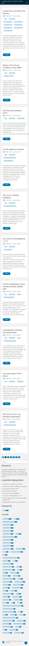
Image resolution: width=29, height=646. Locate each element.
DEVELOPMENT (7, 581)
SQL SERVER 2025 (7, 545)
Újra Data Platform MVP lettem (12, 375)
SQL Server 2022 (18, 27)
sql (5, 73)
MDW (5, 572)
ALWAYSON (6, 575)
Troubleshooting (8, 160)
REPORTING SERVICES (8, 569)
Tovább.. (6, 54)
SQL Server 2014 (18, 21)
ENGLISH (5, 602)
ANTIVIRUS (16, 575)
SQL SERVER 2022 (7, 542)
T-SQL (18, 533)
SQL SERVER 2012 (7, 524)
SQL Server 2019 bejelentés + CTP (14, 240)
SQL (5, 118)
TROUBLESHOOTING (8, 566)
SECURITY (6, 587)
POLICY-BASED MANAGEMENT (10, 617)
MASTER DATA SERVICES (9, 611)
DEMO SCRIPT (6, 599)
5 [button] (16, 457)
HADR (19, 566)
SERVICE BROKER (7, 626)
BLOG (5, 510)
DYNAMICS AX (17, 599)
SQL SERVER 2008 (7, 548)
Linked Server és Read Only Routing (14, 12)
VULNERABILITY (19, 632)
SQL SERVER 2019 (7, 539)
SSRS (19, 569)
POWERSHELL (14, 572)
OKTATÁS (13, 614)
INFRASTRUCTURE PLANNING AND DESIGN (12, 605)
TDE (4, 629)
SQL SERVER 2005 (7, 563)
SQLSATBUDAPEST (7, 593)
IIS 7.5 (19, 602)
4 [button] (13, 457)
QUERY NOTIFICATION (8, 620)
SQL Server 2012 (8, 21)
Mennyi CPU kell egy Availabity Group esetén (12, 66)
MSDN (5, 614)
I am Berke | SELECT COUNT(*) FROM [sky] (12, 2)
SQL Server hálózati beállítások (11, 196)
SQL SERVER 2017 (7, 533)
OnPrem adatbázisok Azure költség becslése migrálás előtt (14, 286)
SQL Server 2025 (8, 30)
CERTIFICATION (17, 596)
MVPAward (20, 381)
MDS (20, 611)
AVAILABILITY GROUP (16, 551)
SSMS (18, 593)
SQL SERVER (7, 518)
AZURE (5, 551)
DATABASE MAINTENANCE (9, 521)
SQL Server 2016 (8, 24)
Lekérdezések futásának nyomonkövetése (12, 331)
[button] (3, 457)
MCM (15, 560)
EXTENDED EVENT (19, 581)
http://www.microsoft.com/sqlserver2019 (14, 259)
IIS (13, 602)
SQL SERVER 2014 (7, 530)
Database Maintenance (9, 157)
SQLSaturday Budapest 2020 (12, 112)
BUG (4, 554)
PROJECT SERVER (17, 584)
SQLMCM (13, 590)
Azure (19, 294)
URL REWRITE (13, 629)
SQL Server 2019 (8, 27)
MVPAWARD (6, 584)
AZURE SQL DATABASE (8, 578)
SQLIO (5, 590)
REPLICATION (6, 623)
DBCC (20, 578)
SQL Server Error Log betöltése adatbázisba (11, 415)
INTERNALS (6, 560)
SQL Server (12, 73)
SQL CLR (18, 626)
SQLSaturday (21, 118)
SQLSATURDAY (20, 548)
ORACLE (22, 614)
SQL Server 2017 (18, 24)
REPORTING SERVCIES (19, 623)
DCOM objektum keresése (13, 149)
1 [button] (5, 457)
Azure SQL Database (9, 297)
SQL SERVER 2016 (7, 527)
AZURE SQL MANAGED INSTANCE (11, 557)
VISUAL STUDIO (7, 632)
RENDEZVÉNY (21, 620)
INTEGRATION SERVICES (9, 608)
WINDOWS (6, 596)
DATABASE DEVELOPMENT (9, 536)
